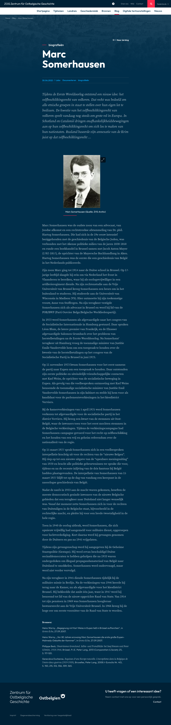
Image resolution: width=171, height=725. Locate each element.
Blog (116, 10)
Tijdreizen (58, 10)
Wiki (132, 4)
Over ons (124, 4)
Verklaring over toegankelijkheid (57, 715)
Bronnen (106, 10)
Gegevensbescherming (30, 715)
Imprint (13, 715)
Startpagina (43, 10)
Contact (139, 4)
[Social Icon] (113, 4)
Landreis (72, 10)
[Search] (151, 4)
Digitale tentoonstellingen (137, 10)
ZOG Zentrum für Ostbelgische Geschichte (29, 3)
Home (7, 18)
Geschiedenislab (89, 10)
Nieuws (158, 10)
